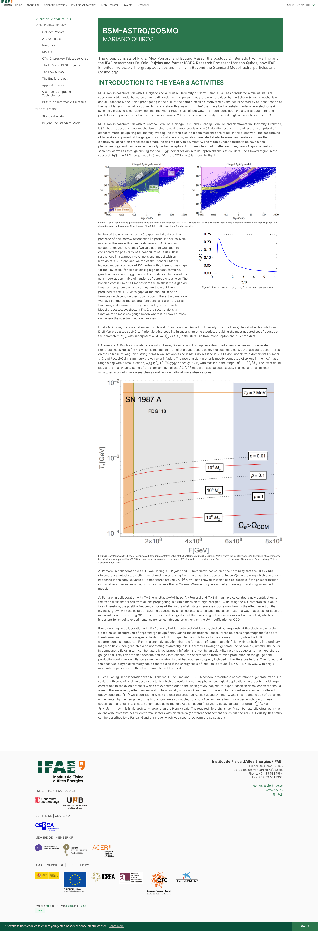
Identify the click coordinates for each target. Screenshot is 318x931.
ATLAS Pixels (51, 39)
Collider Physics (53, 32)
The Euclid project (55, 78)
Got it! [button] (305, 926)
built (48, 905)
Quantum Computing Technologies (56, 93)
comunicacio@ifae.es (268, 785)
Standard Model (53, 116)
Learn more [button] (116, 926)
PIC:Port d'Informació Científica (64, 102)
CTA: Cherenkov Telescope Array (65, 58)
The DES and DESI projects (61, 65)
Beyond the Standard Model (61, 123)
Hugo (69, 905)
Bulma (82, 905)
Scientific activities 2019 (53, 19)
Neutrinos (49, 45)
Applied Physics (53, 85)
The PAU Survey (53, 72)
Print (40, 910)
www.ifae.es (274, 790)
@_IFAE (278, 794)
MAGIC (47, 52)
